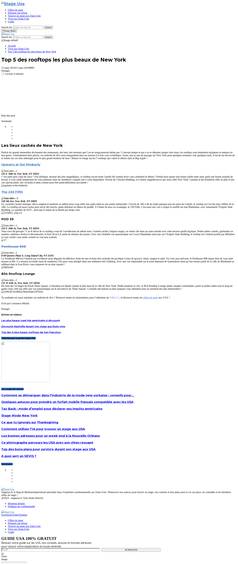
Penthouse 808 (13, 246)
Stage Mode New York (19, 415)
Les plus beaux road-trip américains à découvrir (30, 320)
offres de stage (150, 297)
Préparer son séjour (17, 13)
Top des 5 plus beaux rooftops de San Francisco (31, 332)
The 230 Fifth (12, 192)
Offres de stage (15, 10)
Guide (11, 21)
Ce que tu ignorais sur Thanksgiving (29, 422)
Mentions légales (16, 503)
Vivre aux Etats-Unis (18, 18)
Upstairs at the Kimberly (20, 164)
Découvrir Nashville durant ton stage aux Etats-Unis (33, 326)
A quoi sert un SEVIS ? (18, 456)
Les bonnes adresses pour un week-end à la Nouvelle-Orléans (50, 436)
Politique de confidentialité (21, 506)
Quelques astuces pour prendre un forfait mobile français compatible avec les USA (67, 402)
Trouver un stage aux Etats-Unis (24, 15)
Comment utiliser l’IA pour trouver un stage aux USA (43, 429)
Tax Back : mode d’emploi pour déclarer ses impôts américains (51, 409)
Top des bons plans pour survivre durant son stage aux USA (48, 449)
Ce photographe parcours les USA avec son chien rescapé (47, 442)
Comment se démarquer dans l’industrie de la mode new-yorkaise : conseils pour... (67, 395)
